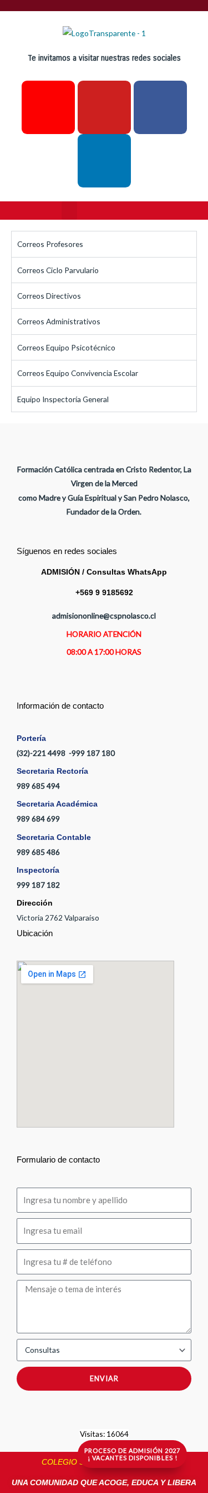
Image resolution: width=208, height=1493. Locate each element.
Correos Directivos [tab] (49, 295)
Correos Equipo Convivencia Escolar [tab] (77, 373)
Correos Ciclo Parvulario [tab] (58, 270)
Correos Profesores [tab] (50, 244)
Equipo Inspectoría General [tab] (63, 399)
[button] (69, 210)
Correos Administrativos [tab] (58, 321)
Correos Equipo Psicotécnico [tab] (66, 347)
